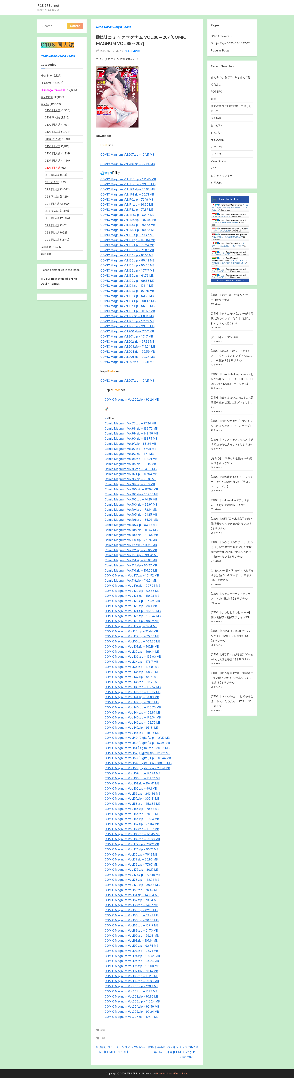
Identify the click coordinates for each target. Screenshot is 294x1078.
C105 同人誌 (52, 146)
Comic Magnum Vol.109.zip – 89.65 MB (131, 535)
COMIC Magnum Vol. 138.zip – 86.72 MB (132, 682)
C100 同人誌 (52, 110)
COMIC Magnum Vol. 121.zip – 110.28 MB (132, 595)
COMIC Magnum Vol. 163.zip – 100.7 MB (132, 829)
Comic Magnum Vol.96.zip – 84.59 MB (131, 469)
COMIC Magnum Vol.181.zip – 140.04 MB (127, 240)
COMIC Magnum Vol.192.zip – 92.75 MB (127, 291)
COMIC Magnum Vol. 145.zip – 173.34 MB (133, 717)
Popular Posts (220, 50)
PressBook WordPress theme (172, 1073)
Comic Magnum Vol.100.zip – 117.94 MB (131, 489)
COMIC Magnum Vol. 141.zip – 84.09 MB (132, 697)
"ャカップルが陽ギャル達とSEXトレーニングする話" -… (230, 207)
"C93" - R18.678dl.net (222, 216)
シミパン (216, 132)
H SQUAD (217, 139)
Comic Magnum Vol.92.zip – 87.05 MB (130, 449)
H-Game (46, 83)
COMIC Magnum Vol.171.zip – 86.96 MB (126, 204)
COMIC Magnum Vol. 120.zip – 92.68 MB (132, 591)
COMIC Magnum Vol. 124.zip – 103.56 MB (133, 611)
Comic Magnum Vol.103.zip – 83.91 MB (131, 504)
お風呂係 (216, 182)
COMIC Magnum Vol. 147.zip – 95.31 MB (132, 727)
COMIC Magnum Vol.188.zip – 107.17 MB (127, 270)
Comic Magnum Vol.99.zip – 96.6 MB (130, 484)
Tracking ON (239, 280)
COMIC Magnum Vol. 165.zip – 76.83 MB (132, 814)
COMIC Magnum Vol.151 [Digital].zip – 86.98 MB (137, 748)
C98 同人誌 (52, 232)
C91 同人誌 (52, 182)
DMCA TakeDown (222, 36)
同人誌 (45, 104)
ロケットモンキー (222, 175)
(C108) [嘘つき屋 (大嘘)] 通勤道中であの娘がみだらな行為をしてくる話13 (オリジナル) (232, 677)
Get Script (219, 280)
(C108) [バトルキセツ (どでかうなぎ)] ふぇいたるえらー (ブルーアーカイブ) (232, 701)
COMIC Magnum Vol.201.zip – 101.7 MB (126, 336)
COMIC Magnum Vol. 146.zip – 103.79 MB (133, 722)
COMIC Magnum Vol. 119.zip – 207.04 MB (132, 585)
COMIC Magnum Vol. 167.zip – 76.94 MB (132, 824)
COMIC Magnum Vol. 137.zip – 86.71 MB (131, 677)
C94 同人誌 (52, 203)
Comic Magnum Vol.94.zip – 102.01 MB (131, 459)
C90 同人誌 (52, 175)
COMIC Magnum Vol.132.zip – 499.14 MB (132, 651)
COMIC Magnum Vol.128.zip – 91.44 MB (131, 631)
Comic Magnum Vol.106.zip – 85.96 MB (131, 519)
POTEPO (216, 91)
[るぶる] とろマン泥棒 (224, 337)
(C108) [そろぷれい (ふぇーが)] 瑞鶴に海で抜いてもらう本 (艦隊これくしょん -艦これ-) (232, 318)
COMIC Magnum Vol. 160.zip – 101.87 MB (132, 778)
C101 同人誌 (52, 117)
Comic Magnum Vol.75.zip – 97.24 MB (130, 423)
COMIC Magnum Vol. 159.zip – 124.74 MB (132, 773)
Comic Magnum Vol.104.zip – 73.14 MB (131, 509)
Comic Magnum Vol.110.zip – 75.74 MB (131, 540)
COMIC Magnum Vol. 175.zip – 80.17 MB (127, 214)
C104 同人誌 (53, 139)
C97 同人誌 (52, 225)
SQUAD (216, 118)
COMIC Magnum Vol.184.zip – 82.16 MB (126, 255)
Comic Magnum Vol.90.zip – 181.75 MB (131, 438)
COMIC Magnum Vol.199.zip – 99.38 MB (127, 326)
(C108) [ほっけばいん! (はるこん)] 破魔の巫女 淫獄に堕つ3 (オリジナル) (232, 402)
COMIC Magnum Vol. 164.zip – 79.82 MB (132, 809)
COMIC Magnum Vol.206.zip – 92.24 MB (127, 164)
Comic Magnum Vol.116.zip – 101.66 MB (131, 570)
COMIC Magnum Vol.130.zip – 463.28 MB (132, 641)
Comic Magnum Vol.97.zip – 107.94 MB (131, 474)
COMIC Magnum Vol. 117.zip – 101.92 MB (132, 575)
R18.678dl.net (48, 5)
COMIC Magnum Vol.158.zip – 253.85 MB (132, 803)
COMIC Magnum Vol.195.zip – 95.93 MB (127, 306)
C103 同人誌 (52, 131)
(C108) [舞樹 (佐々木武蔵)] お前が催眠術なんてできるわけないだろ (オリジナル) (232, 523)
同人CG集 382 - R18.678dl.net (225, 222)
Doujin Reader (50, 283)
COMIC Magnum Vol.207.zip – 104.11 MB (127, 154)
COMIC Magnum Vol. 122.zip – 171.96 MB (132, 601)
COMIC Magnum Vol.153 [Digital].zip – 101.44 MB (138, 758)
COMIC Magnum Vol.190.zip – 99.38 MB (127, 280)
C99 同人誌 (52, 239)
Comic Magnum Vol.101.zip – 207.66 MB (131, 494)
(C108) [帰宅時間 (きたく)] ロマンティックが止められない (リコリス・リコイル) (232, 481)
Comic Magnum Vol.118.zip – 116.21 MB (131, 580)
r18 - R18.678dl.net (220, 271)
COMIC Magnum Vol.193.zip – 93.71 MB (127, 296)
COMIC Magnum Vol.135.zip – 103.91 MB (132, 667)
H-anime (46, 75)
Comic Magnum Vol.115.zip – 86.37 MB (131, 565)
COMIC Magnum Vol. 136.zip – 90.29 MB (132, 672)
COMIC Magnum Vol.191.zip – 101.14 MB (126, 285)
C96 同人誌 (52, 218)
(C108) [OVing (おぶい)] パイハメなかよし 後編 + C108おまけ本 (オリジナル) (232, 635)
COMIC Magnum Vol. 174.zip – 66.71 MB (127, 194)
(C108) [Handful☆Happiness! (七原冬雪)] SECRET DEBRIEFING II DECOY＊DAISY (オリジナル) (232, 379)
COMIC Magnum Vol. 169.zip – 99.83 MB (128, 184)
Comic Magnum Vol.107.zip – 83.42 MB (131, 525)
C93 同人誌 (52, 196)
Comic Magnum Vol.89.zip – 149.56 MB (131, 433)
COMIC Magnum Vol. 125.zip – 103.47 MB (133, 616)
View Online (218, 161)
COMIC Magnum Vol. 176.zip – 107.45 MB (128, 220)
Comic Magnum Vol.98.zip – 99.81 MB (130, 479)
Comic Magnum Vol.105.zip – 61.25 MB (131, 514)
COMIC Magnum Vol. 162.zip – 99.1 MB (131, 788)
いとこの (216, 146)
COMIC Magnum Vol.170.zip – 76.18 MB (126, 199)
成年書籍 (46, 247)
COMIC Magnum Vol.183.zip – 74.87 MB (127, 250)
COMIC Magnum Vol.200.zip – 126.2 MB (127, 331)
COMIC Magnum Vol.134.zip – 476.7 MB (131, 661)
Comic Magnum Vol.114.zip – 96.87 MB (131, 560)
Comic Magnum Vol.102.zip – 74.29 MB (131, 499)
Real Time (229, 280)
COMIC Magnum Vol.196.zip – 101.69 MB (127, 311)
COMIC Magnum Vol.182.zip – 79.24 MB (127, 245)
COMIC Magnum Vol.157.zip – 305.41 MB (132, 798)
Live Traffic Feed (230, 199)
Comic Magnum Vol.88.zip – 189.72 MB (131, 428)
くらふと (216, 84)
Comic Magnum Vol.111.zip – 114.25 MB (131, 545)
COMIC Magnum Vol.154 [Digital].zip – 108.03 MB (138, 763)
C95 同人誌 (52, 211)
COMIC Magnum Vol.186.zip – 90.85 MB (127, 265)
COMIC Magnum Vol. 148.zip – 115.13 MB (132, 733)
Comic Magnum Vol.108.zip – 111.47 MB (131, 530)
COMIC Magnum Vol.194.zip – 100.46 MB (128, 301)
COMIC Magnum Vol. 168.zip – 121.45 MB (128, 179)
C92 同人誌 (52, 189)
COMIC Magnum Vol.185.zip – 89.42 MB (127, 260)
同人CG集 (47, 97)
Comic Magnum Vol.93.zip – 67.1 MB (129, 453)
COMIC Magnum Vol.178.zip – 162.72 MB (127, 225)
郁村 (213, 99)
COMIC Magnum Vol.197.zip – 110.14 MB (127, 316)
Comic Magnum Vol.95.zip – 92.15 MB (130, 464)
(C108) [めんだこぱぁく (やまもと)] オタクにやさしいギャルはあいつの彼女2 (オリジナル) (231, 355)
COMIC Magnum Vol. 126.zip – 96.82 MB (132, 621)
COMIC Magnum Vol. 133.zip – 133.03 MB (133, 656)
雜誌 (102, 1029)
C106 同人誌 (52, 153)
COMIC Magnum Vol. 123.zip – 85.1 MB (131, 606)
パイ (213, 168)
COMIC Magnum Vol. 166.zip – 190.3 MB (132, 819)
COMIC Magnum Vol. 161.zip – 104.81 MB (132, 783)
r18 (121, 50)
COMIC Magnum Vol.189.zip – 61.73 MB (127, 275)
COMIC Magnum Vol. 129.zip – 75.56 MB (132, 636)
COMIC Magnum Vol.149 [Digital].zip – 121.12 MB (137, 737)
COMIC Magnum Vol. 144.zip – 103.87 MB (133, 712)
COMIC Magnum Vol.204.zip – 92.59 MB (127, 351)
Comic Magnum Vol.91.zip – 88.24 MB (130, 443)
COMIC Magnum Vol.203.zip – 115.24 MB (128, 346)
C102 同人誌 (52, 124)
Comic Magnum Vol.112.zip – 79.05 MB (131, 550)
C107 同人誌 (52, 160)
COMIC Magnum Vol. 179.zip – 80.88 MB (127, 230)
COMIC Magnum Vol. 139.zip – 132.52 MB (133, 687)
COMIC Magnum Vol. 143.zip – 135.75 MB (133, 707)
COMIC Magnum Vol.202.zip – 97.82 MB (127, 341)
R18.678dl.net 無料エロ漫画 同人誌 (227, 237)
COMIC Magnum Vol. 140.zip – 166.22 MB (132, 692)
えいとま (216, 154)
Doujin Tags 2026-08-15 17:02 (230, 43)
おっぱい (216, 125)
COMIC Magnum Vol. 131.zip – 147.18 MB (132, 646)
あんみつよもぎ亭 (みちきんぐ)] (230, 77)
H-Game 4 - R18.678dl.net (223, 254)
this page (74, 270)
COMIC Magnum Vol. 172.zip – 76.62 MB (127, 189)
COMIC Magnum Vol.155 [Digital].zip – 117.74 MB (137, 768)
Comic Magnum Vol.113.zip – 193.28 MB (131, 555)
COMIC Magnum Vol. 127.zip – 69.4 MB (131, 626)
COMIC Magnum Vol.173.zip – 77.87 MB (126, 209)
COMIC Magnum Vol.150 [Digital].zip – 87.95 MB (137, 743)
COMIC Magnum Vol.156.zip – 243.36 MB (132, 793)
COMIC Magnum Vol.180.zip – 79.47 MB (127, 235)
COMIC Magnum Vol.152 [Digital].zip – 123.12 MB (137, 753)
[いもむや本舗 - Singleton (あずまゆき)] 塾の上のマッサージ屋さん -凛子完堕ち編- (232, 575)
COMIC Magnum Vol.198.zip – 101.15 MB (127, 321)
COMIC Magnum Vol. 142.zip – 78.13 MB (132, 702)
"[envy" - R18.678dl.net (230, 230)
